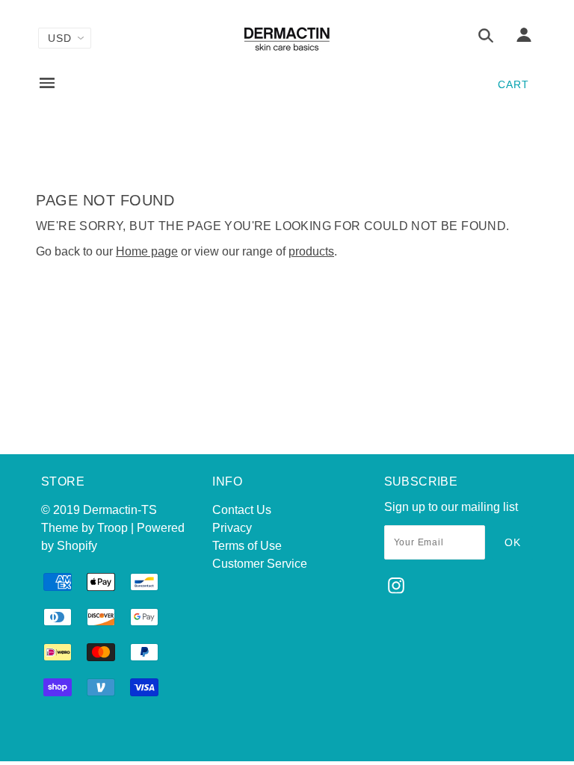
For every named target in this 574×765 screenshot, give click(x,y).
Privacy (232, 527)
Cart (513, 84)
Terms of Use (247, 545)
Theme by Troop (84, 527)
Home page (147, 251)
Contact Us (241, 510)
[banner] (287, 39)
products (311, 251)
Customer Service (259, 563)
